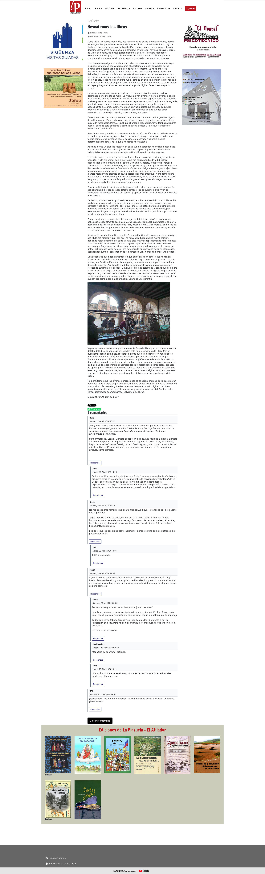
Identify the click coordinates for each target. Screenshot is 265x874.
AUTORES (177, 8)
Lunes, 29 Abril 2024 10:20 (104, 472)
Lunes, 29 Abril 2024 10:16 (104, 551)
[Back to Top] (260, 869)
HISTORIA (137, 8)
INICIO (88, 8)
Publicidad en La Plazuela (62, 863)
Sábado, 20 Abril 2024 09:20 (105, 647)
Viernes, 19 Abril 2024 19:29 (102, 573)
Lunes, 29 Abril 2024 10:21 (104, 669)
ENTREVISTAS (163, 8)
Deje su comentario (100, 720)
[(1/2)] (72, 41)
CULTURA (149, 8)
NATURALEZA (124, 8)
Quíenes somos (58, 858)
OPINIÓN (98, 8)
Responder (95, 463)
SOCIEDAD (109, 8)
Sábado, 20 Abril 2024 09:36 (103, 694)
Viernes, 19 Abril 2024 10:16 (102, 421)
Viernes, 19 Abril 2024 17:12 (102, 505)
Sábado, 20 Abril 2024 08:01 (105, 603)
